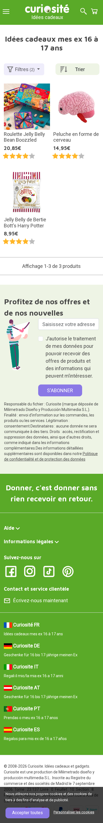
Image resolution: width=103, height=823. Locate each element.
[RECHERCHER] (83, 12)
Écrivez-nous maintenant (40, 600)
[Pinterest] (68, 571)
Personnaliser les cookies (74, 812)
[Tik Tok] (49, 571)
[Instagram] (30, 571)
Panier (94, 11)
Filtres (25, 69)
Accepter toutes (27, 812)
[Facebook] (11, 571)
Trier (80, 69)
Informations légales (28, 541)
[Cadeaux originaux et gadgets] (47, 8)
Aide (9, 528)
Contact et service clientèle (36, 589)
